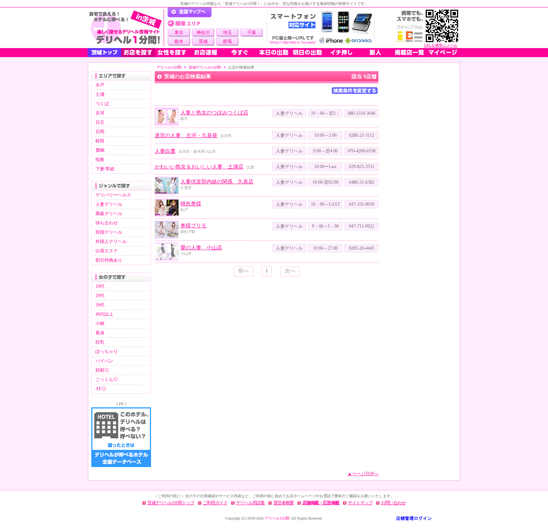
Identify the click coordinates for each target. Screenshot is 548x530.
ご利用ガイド (215, 502)
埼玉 (227, 32)
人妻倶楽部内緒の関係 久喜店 (216, 181)
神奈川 (203, 32)
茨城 (203, 41)
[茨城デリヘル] (126, 27)
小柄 (99, 323)
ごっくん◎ (106, 379)
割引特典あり (108, 260)
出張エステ (106, 250)
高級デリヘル (108, 213)
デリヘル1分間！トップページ (189, 12)
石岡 (99, 131)
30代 (99, 304)
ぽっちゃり (106, 351)
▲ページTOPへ (362, 473)
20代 (99, 295)
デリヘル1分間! (169, 67)
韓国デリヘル (108, 232)
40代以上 (104, 314)
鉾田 (99, 140)
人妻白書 (165, 151)
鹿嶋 (99, 150)
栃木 (178, 41)
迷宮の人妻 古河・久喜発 (186, 135)
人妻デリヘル (108, 204)
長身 (99, 332)
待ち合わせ (106, 222)
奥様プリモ (193, 225)
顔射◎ (102, 370)
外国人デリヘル (111, 241)
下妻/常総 (104, 168)
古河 (99, 113)
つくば (102, 103)
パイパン (104, 360)
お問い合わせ (393, 502)
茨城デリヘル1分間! (205, 67)
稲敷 (99, 159)
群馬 (227, 41)
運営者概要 (283, 502)
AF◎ (100, 388)
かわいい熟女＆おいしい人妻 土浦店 (199, 167)
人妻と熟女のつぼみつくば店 (214, 113)
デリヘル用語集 (250, 502)
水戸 (99, 85)
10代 (99, 286)
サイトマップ (360, 502)
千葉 (251, 32)
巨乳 (99, 342)
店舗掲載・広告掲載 (320, 502)
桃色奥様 (190, 203)
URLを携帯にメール (440, 45)
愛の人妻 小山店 (201, 247)
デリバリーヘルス (113, 195)
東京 (178, 32)
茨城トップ (104, 52)
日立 (99, 122)
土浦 (99, 94)
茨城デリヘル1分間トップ (170, 502)
